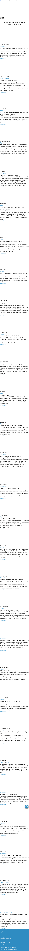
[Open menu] (26, 2)
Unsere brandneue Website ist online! (11, 365)
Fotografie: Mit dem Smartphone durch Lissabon (14, 884)
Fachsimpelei (2, 936)
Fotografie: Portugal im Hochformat (10, 701)
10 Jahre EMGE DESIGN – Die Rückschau (12, 336)
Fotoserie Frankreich (6, 395)
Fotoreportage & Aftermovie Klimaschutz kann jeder (13, 915)
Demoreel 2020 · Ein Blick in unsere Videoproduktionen (10, 457)
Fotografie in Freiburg (6, 825)
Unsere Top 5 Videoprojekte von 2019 (11, 488)
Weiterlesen (3, 58)
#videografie (3, 173)
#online (2, 547)
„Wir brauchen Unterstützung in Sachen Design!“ (14, 48)
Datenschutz (2, 938)
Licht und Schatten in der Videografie (10, 855)
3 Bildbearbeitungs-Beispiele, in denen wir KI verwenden (13, 242)
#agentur (2, 78)
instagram (2, 931)
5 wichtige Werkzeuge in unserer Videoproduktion (14, 640)
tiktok (6, 932)
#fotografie (2, 205)
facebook (7, 931)
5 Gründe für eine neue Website (9, 610)
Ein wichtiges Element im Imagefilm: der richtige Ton (14, 732)
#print (5, 577)
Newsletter (8, 936)
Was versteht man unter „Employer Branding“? (13, 144)
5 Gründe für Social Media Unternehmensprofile (14, 549)
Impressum (8, 938)
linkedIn (2, 932)
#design (7, 78)
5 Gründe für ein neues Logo (8, 671)
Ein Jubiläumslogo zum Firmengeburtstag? (12, 764)
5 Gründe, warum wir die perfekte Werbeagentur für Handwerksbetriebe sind (14, 113)
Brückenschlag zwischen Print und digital (12, 579)
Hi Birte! (2, 304)
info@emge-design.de (12, 949)
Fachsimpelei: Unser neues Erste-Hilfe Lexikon (13, 273)
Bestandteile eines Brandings (8, 80)
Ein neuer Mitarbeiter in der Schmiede (11, 425)
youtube (11, 931)
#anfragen (2, 46)
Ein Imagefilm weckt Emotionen (9, 794)
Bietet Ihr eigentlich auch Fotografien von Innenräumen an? (12, 208)
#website (2, 271)
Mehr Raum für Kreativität (7, 519)
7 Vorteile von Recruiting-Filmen (9, 175)
